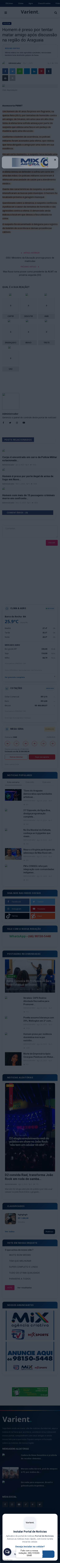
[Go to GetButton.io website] (7, 1560)
